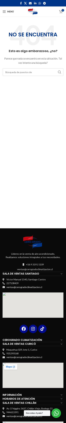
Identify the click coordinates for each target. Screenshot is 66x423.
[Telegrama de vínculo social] (44, 3)
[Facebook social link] (21, 3)
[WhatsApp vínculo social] (39, 3)
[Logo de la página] (33, 11)
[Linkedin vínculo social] (35, 3)
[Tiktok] (42, 329)
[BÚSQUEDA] (59, 72)
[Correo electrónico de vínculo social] (30, 3)
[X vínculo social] (25, 3)
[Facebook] (23, 329)
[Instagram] (33, 329)
